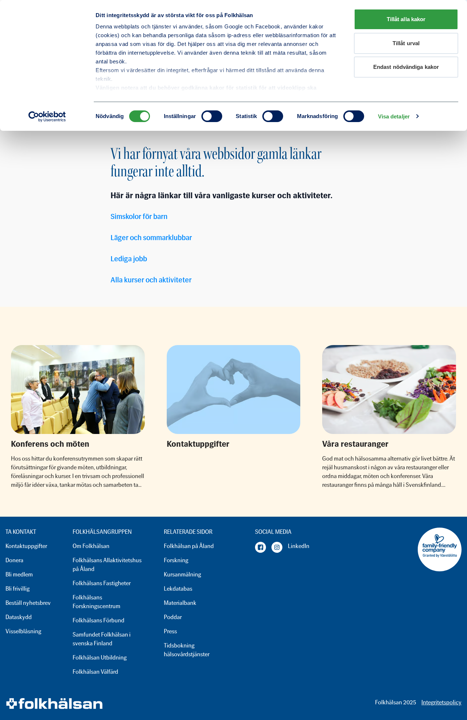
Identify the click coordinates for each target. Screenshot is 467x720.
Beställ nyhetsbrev (28, 602)
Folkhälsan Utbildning (100, 657)
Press (170, 631)
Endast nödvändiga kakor (406, 67)
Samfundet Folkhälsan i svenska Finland (102, 639)
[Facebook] (260, 547)
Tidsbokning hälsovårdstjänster (186, 650)
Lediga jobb (129, 258)
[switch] (211, 116)
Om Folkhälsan (91, 546)
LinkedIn (298, 546)
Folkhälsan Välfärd (95, 671)
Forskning (176, 560)
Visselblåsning (23, 631)
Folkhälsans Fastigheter (102, 583)
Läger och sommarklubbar (151, 237)
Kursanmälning (182, 574)
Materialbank (180, 602)
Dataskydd (18, 617)
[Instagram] (276, 547)
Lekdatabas (178, 588)
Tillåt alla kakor (406, 19)
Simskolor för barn (139, 216)
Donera (14, 560)
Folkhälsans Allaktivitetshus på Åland (107, 564)
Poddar (173, 617)
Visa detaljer (394, 116)
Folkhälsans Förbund (98, 620)
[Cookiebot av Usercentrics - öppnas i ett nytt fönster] (47, 116)
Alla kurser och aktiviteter (151, 279)
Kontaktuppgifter (26, 546)
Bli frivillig (17, 588)
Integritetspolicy (441, 702)
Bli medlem (19, 574)
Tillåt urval (406, 43)
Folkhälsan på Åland (189, 546)
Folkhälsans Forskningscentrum (96, 602)
